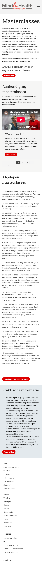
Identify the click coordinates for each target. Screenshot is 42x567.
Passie (6, 508)
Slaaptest (7, 485)
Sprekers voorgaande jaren (16, 379)
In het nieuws (9, 478)
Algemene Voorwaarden (13, 549)
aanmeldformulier (16, 434)
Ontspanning (9, 512)
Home (6, 464)
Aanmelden (9, 75)
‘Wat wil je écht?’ (14, 134)
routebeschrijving (13, 410)
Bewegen (7, 501)
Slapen (6, 494)
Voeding (7, 498)
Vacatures (8, 471)
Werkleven (8, 522)
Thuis (6, 519)
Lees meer (10, 154)
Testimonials (9, 481)
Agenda (7, 474)
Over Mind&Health (11, 467)
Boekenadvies (9, 488)
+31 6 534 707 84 (11, 545)
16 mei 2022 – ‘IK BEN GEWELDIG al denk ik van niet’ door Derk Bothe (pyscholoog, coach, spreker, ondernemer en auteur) (20, 324)
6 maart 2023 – (8, 242)
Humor (6, 505)
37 (9, 166)
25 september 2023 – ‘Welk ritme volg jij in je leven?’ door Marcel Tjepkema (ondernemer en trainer (20, 206)
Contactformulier (10, 538)
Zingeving (7, 526)
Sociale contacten (10, 515)
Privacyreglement (11, 552)
